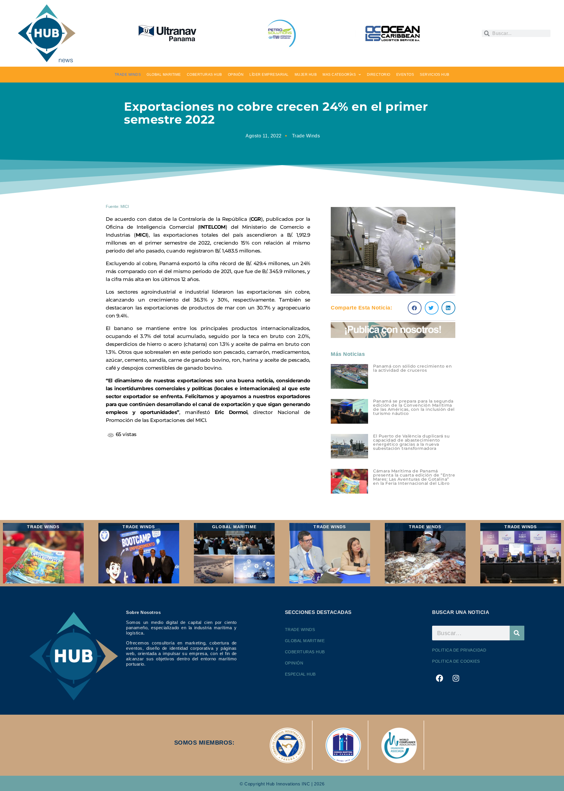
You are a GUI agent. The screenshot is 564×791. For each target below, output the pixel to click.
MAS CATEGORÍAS (339, 74)
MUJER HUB (306, 74)
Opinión (294, 663)
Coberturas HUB (305, 651)
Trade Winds (306, 135)
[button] (415, 307)
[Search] (517, 633)
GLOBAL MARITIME (164, 74)
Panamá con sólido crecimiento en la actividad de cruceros (412, 368)
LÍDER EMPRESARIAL (269, 74)
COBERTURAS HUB (204, 74)
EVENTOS (405, 74)
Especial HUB (300, 674)
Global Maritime (305, 640)
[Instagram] (456, 678)
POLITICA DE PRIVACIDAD (459, 650)
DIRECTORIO (378, 74)
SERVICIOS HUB (434, 74)
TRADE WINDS (128, 74)
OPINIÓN (236, 74)
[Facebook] (439, 678)
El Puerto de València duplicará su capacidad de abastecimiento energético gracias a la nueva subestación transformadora (411, 442)
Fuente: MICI (117, 206)
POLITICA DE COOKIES (456, 661)
